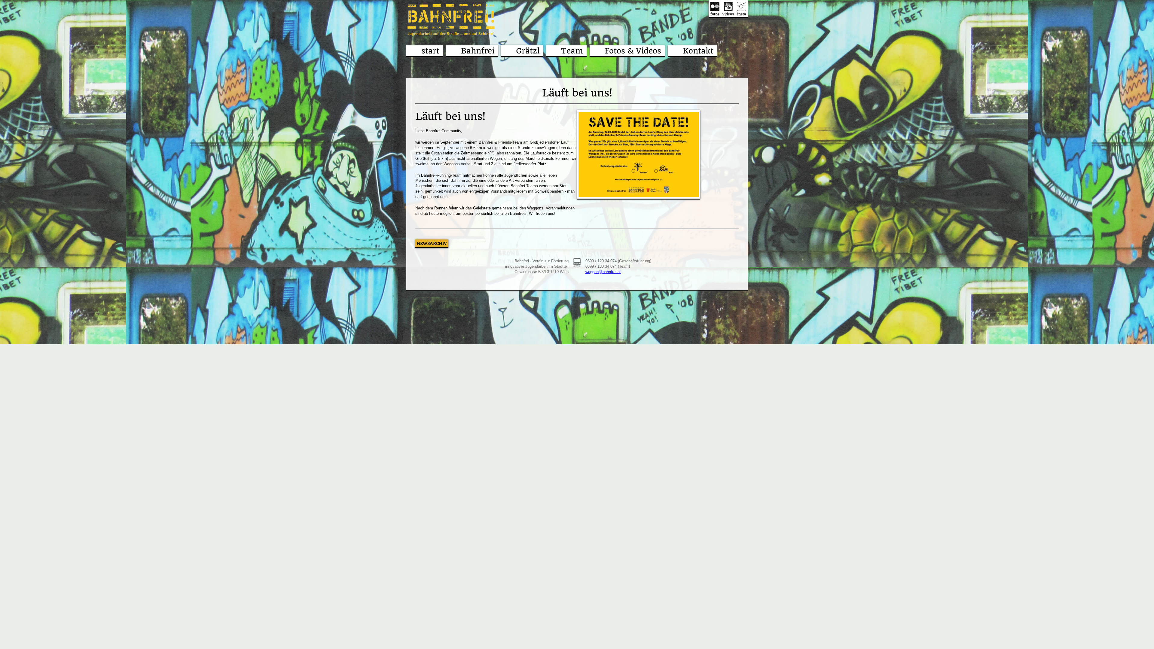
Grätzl (527, 50)
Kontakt (698, 50)
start (430, 50)
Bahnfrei (477, 50)
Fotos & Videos (633, 50)
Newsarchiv (432, 243)
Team (572, 50)
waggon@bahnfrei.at (603, 272)
